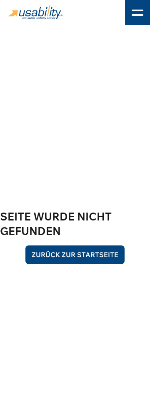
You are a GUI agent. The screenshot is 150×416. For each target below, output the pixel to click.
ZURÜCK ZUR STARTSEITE (75, 254)
